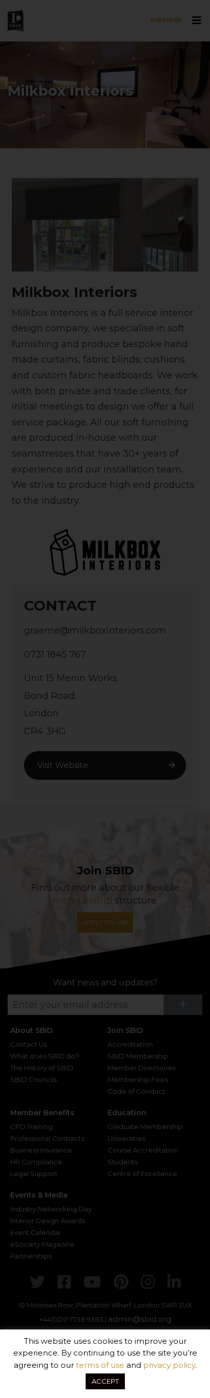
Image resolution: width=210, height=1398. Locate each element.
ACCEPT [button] (105, 1381)
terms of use (100, 1365)
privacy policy (169, 1365)
